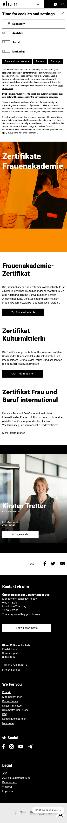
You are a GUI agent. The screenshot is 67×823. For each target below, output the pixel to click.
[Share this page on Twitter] (53, 563)
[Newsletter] (30, 746)
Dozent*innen (10, 701)
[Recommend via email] (62, 563)
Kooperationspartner (14, 718)
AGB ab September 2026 (16, 777)
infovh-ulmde (11, 669)
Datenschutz (9, 782)
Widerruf (7, 786)
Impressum (8, 791)
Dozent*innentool (12, 705)
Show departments (27, 627)
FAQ (4, 714)
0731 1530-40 (8, 525)
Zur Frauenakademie (23, 312)
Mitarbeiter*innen (12, 696)
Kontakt (6, 692)
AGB (4, 773)
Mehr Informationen (22, 373)
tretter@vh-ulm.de (10, 522)
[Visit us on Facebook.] (3, 746)
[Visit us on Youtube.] (20, 746)
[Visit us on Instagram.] (11, 746)
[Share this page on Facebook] (45, 563)
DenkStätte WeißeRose (15, 710)
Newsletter (8, 723)
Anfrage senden (20, 534)
